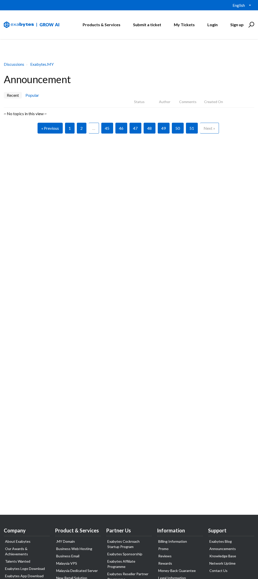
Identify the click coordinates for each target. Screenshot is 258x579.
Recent (13, 95)
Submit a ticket (147, 24)
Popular (32, 95)
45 (107, 128)
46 (121, 128)
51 (191, 128)
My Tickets (184, 24)
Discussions (14, 64)
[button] (250, 24)
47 (135, 128)
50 (177, 128)
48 (149, 128)
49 (163, 128)
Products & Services (101, 24)
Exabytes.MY (42, 64)
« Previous (50, 128)
